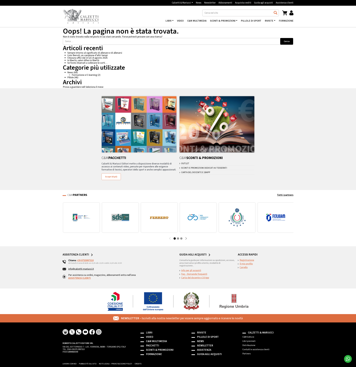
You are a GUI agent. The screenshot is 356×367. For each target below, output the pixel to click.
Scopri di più (111, 176)
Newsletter (210, 3)
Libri (149, 332)
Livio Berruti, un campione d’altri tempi (87, 55)
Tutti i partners (285, 195)
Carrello (244, 267)
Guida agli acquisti (263, 3)
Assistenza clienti (284, 3)
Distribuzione (248, 345)
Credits (138, 364)
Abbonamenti (225, 3)
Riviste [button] (269, 21)
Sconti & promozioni (160, 350)
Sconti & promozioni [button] (222, 21)
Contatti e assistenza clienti (255, 349)
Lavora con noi (69, 364)
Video (180, 21)
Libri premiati (248, 341)
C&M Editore (248, 337)
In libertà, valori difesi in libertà (83, 60)
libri (168, 21)
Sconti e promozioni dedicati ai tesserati (204, 168)
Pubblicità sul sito (88, 364)
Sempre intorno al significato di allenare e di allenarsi (94, 53)
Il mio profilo (246, 264)
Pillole (70, 77)
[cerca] (275, 13)
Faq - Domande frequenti (194, 274)
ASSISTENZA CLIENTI (79, 278)
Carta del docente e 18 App (195, 278)
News (198, 3)
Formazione (286, 21)
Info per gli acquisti (191, 270)
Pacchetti (152, 345)
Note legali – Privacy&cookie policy (115, 364)
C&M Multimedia (197, 21)
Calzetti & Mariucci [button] (181, 3)
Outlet (185, 163)
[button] (284, 12)
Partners (246, 353)
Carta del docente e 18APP (195, 172)
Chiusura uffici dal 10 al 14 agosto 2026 (87, 58)
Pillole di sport (251, 21)
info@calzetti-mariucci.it (81, 269)
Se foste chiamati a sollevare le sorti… (87, 63)
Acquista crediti (243, 3)
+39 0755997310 (85, 260)
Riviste (201, 332)
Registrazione (247, 260)
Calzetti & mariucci (261, 332)
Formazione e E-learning (84, 75)
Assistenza (204, 350)
